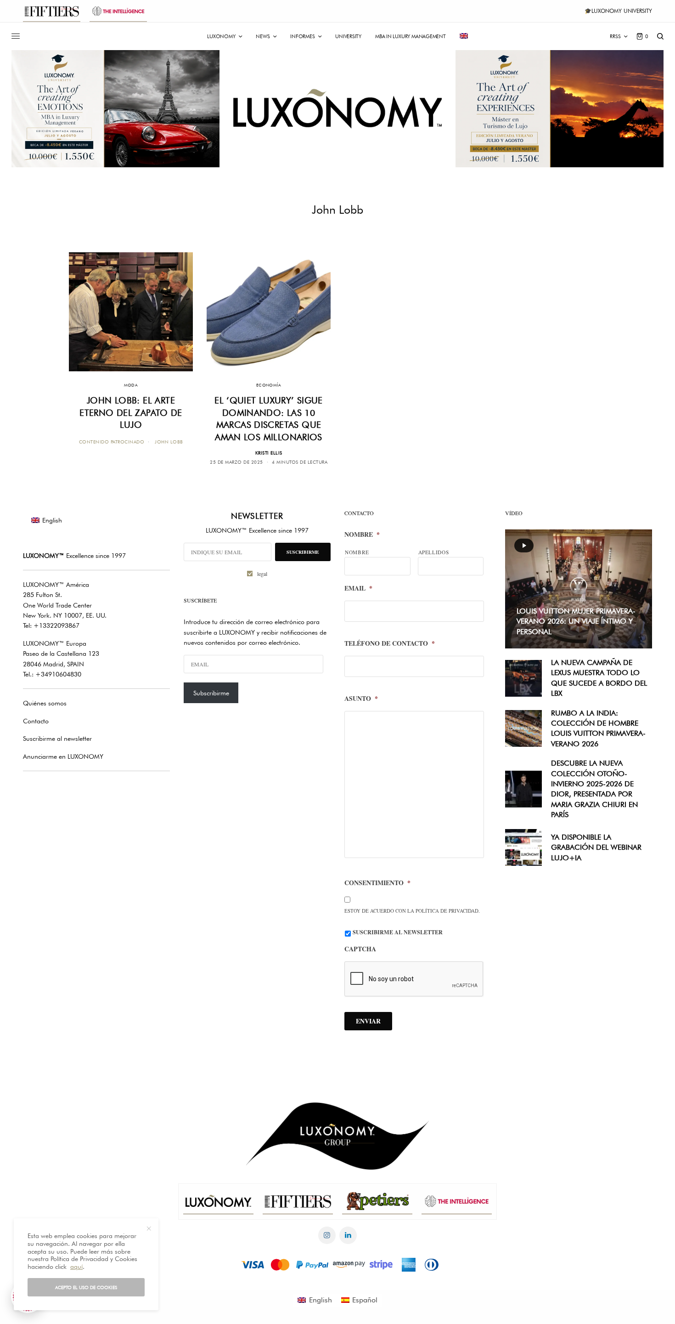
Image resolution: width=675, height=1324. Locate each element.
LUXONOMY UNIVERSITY (621, 10)
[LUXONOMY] (337, 108)
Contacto (36, 721)
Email (358, 588)
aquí (76, 1266)
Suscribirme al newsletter (57, 738)
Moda (131, 384)
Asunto (361, 698)
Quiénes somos (45, 703)
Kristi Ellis (268, 452)
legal (262, 573)
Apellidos (433, 552)
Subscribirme (211, 693)
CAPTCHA (360, 949)
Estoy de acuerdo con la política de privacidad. (412, 910)
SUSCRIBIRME (303, 552)
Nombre (362, 534)
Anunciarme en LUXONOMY (63, 756)
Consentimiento (377, 883)
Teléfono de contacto (389, 643)
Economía (268, 384)
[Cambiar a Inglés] (464, 36)
